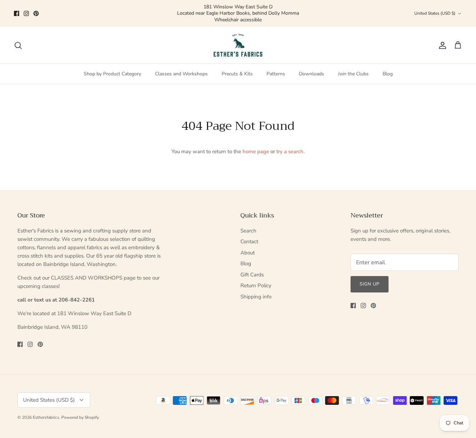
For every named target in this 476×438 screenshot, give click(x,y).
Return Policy (255, 279)
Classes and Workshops (181, 67)
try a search (290, 145)
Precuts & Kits (237, 67)
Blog (388, 67)
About (247, 246)
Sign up (369, 278)
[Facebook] (16, 10)
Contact (249, 235)
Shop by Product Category (112, 67)
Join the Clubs (353, 67)
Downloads (311, 67)
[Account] (441, 39)
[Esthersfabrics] (238, 39)
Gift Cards (252, 268)
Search (248, 224)
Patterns (276, 67)
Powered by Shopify (80, 411)
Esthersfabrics (46, 411)
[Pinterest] (36, 10)
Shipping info (255, 290)
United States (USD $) (434, 10)
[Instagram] (26, 10)
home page (256, 145)
